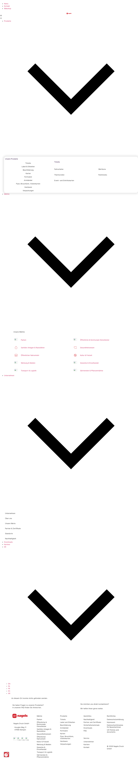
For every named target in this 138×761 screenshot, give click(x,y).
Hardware (64, 741)
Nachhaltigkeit (10, 539)
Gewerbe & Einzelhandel (41, 748)
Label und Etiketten (67, 722)
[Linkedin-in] (115, 736)
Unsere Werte (10, 523)
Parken (39, 719)
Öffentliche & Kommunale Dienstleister (42, 724)
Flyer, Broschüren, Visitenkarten (67, 737)
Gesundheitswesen (44, 734)
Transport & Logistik (44, 752)
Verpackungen (65, 744)
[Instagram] (121, 736)
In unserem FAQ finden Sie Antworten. (26, 707)
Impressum (111, 722)
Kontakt (86, 747)
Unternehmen (89, 742)
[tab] (28, 163)
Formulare (64, 731)
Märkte (39, 716)
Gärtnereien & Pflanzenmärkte (43, 756)
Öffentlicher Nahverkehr (41, 738)
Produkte (63, 716)
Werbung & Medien (44, 744)
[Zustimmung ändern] (6, 754)
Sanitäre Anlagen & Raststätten (44, 730)
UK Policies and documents (113, 731)
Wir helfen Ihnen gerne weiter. (91, 709)
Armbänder (64, 728)
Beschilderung (65, 725)
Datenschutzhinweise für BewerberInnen (115, 726)
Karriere (87, 744)
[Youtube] (109, 736)
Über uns (8, 518)
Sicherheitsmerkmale (91, 725)
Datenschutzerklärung (115, 719)
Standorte (9, 533)
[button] (69, 17)
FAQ (85, 731)
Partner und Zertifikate (92, 722)
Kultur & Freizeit (43, 742)
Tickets (57, 162)
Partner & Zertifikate (13, 528)
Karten (62, 734)
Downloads (88, 728)
